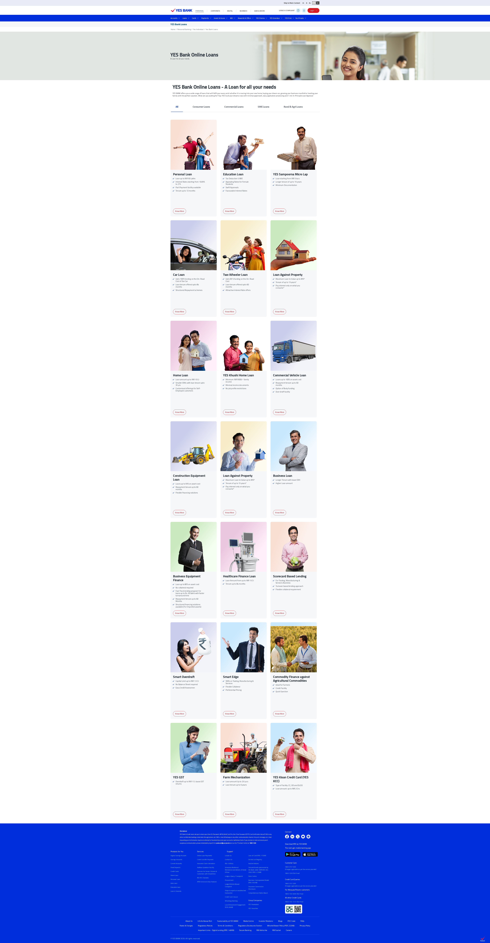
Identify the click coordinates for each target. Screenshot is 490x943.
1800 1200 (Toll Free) (292, 873)
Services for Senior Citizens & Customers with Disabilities (207, 872)
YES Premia (260, 18)
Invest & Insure (219, 18)
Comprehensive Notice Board (258, 893)
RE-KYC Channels (203, 878)
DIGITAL (230, 10)
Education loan (175, 887)
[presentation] (177, 106)
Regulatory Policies (205, 925)
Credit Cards (175, 871)
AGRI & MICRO (259, 10)
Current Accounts (176, 863)
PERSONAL (199, 10)
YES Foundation (253, 904)
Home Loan (174, 875)
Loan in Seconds (176, 891)
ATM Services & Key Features (207, 881)
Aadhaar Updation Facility (205, 867)
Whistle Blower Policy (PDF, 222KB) (281, 925)
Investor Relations (266, 921)
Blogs (280, 921)
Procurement (229, 880)
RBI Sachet (276, 930)
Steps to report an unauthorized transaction (235, 891)
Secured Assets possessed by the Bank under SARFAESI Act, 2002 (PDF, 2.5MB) (258, 869)
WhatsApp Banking (231, 901)
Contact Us (228, 859)
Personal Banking (184, 29)
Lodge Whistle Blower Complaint (232, 885)
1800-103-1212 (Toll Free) (294, 902)
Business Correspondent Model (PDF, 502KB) (258, 881)
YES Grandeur (275, 18)
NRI (231, 18)
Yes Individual (198, 29)
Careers (289, 930)
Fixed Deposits (175, 867)
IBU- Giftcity (229, 863)
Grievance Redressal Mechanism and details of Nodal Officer (235, 869)
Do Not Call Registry (255, 859)
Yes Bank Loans (212, 29)
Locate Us (228, 855)
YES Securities (253, 908)
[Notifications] (304, 10)
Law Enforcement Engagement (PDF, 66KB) (235, 906)
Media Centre (248, 921)
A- (303, 3)
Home (173, 29)
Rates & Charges (186, 925)
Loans (185, 18)
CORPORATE (215, 10)
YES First (288, 18)
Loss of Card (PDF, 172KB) (257, 855)
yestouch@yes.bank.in (223, 843)
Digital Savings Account (178, 855)
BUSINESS (243, 10)
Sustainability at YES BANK (227, 921)
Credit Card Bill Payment (205, 859)
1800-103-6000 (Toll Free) (294, 894)
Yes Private (299, 18)
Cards (194, 18)
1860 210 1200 (290, 867)
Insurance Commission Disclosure (256, 887)
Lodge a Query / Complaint (234, 876)
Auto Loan (174, 883)
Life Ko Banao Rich (205, 921)
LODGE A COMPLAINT (287, 10)
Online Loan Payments (204, 855)
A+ (310, 3)
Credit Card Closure (231, 897)
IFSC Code (291, 921)
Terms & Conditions (225, 925)
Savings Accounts (176, 859)
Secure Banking (245, 930)
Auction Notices (253, 863)
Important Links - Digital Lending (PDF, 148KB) (216, 930)
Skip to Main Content (292, 3)
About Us (189, 921)
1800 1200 (253, 843)
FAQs (302, 921)
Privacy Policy (305, 925)
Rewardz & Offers (244, 18)
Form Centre (252, 876)
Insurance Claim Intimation (206, 863)
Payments (205, 18)
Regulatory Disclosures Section (250, 925)
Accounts (174, 18)
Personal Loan (175, 879)
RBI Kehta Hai (261, 930)
